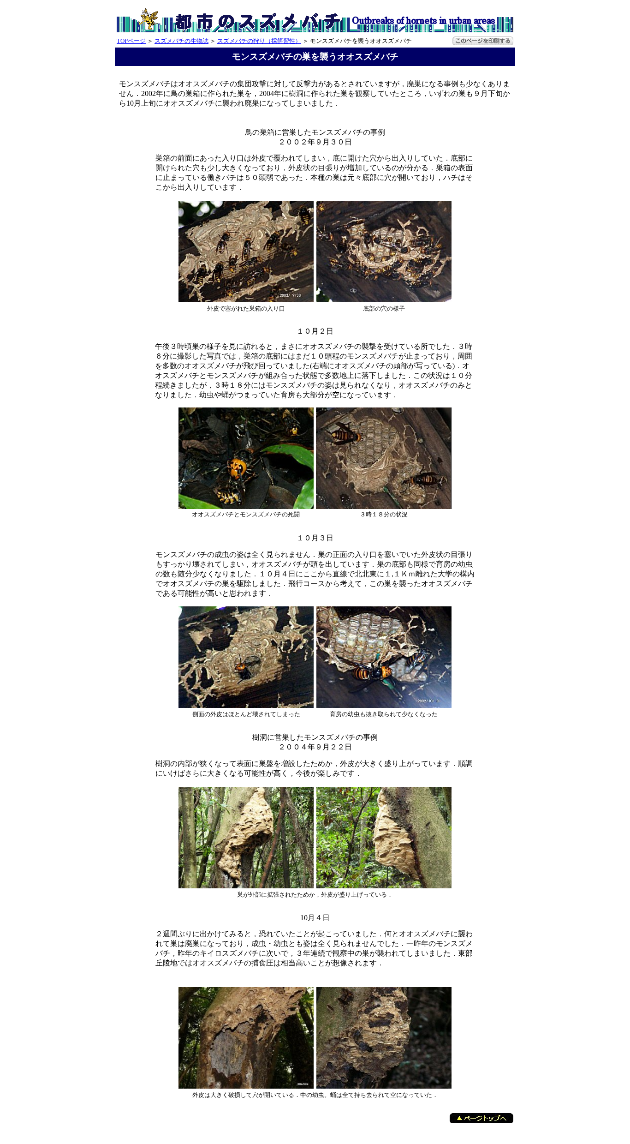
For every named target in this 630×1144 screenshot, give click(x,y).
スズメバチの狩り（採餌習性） (259, 40)
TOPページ (131, 40)
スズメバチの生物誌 (181, 40)
